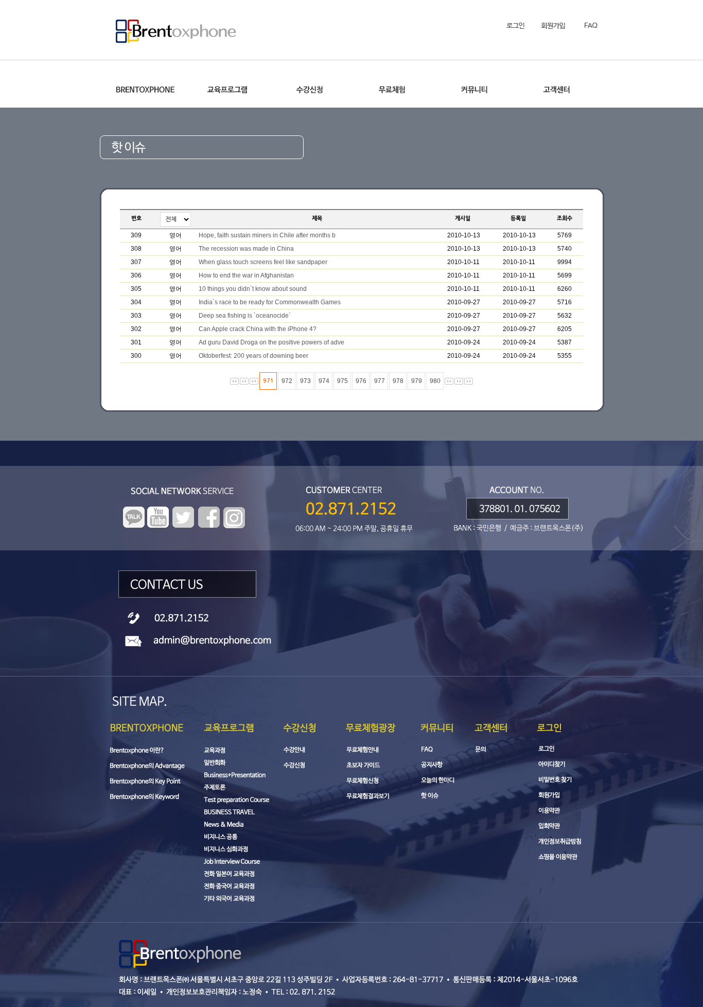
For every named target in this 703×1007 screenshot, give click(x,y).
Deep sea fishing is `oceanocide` (245, 315)
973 (305, 381)
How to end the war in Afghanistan (246, 275)
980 (435, 381)
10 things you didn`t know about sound (253, 288)
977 (379, 381)
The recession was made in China (246, 248)
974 (324, 381)
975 (342, 381)
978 (398, 381)
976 (361, 381)
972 (287, 381)
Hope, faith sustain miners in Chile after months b (267, 235)
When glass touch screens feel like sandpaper (263, 262)
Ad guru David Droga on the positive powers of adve (271, 342)
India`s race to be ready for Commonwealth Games (270, 302)
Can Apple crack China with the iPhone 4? (258, 329)
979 (416, 381)
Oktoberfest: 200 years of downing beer (253, 355)
